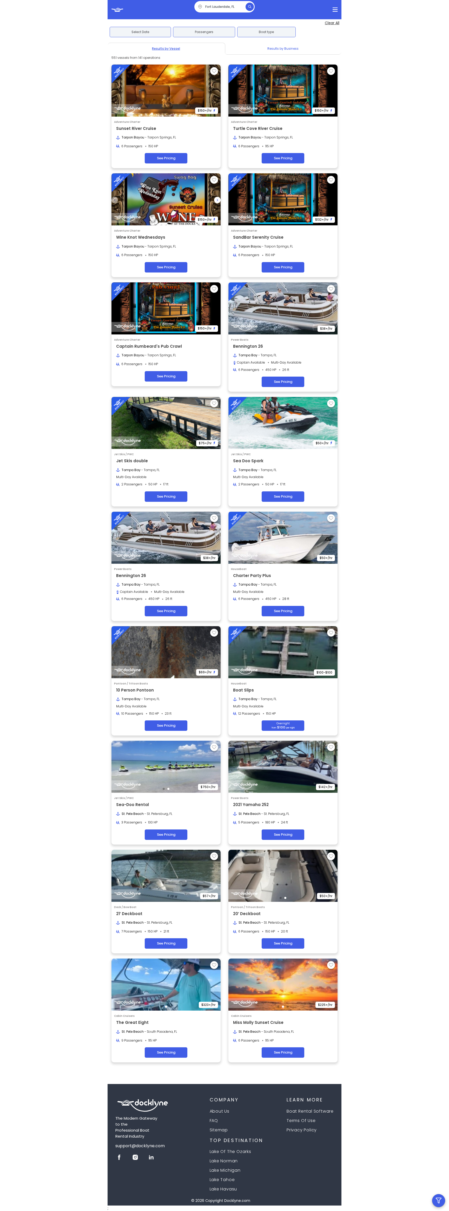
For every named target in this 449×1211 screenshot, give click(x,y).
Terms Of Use (301, 1121)
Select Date (140, 32)
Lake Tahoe (222, 1180)
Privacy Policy (302, 1130)
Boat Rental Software (310, 1111)
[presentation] (114, 200)
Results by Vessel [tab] (166, 48)
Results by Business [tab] (283, 48)
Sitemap (219, 1130)
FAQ (214, 1121)
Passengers (204, 32)
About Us (219, 1111)
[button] (156, 221)
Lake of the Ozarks (230, 1152)
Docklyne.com (237, 1200)
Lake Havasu (223, 1189)
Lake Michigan (225, 1170)
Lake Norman (224, 1161)
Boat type (266, 32)
